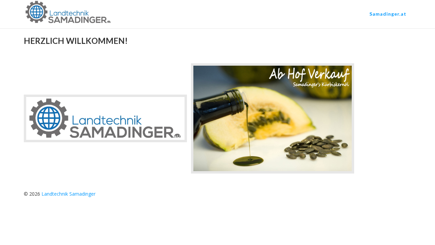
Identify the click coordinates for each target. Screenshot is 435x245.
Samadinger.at (387, 14)
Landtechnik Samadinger (68, 194)
